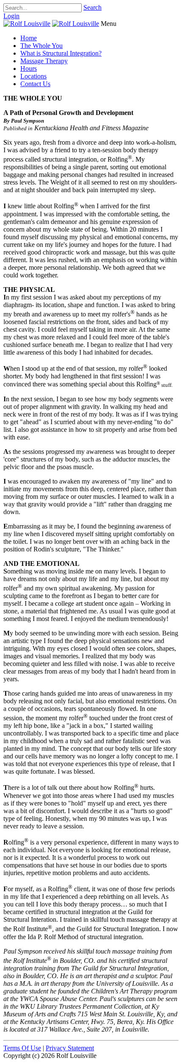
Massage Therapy (44, 60)
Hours (28, 68)
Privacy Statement (70, 1048)
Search (92, 7)
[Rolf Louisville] (26, 23)
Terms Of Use (22, 1048)
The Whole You (41, 45)
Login (11, 16)
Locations (33, 76)
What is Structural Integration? (61, 53)
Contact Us (35, 83)
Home (28, 38)
